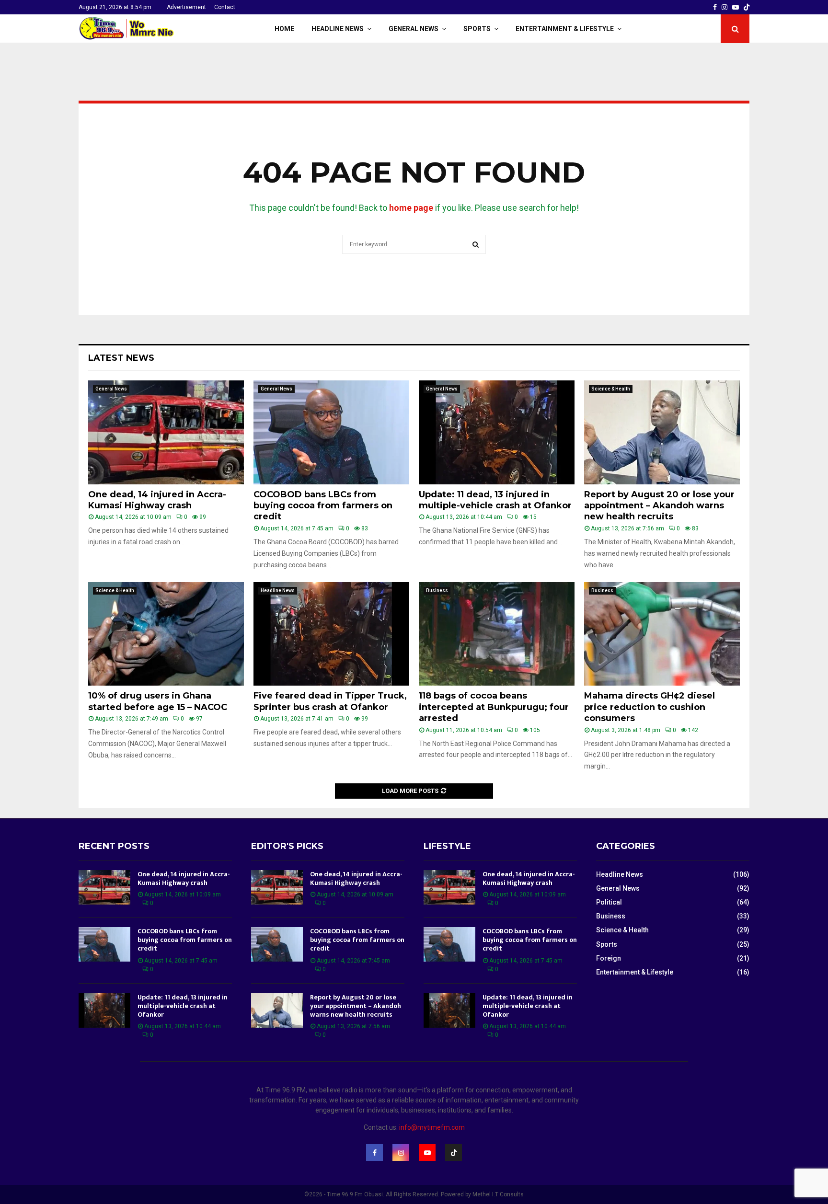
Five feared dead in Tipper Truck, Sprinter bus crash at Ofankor (330, 701)
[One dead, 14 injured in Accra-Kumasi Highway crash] (166, 432)
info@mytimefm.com (432, 1127)
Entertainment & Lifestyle (565, 29)
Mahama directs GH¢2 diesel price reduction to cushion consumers (649, 706)
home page (411, 208)
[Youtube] (427, 1152)
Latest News (121, 358)
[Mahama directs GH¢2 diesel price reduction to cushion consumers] (662, 634)
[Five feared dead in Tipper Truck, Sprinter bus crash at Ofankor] (331, 634)
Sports (477, 29)
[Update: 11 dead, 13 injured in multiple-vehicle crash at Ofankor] (497, 432)
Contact (224, 7)
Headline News (337, 29)
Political (609, 902)
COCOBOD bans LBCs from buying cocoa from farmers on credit (322, 505)
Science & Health (610, 388)
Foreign (608, 958)
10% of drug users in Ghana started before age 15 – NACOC (157, 701)
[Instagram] (400, 1152)
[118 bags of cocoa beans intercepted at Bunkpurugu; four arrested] (497, 634)
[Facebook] (374, 1152)
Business (437, 590)
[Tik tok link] (746, 7)
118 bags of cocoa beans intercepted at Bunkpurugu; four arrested (494, 706)
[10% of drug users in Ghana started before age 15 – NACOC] (166, 634)
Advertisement (186, 7)
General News (413, 29)
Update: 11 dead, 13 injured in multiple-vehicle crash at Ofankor (495, 500)
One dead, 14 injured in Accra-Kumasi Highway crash (157, 500)
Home (284, 29)
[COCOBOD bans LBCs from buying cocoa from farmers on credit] (331, 432)
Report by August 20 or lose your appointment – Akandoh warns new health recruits (659, 505)
